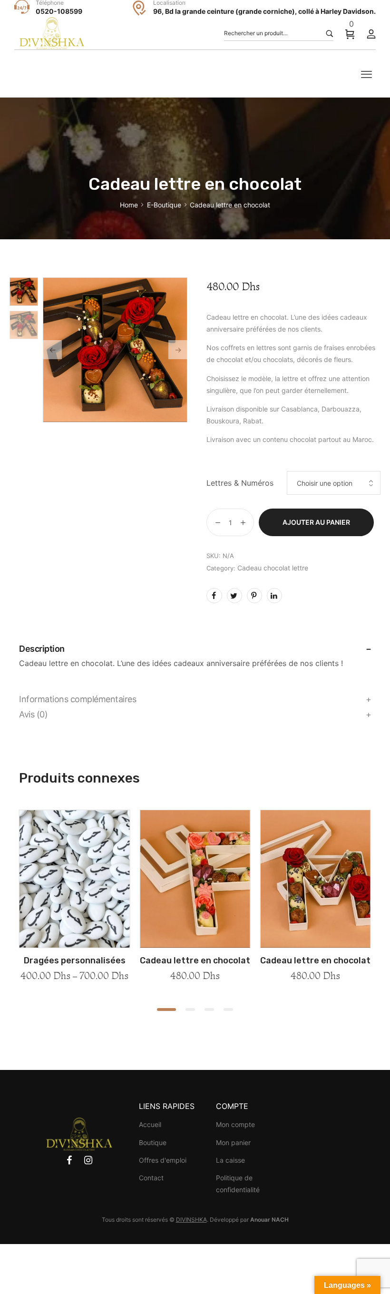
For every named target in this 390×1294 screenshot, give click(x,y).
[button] (166, 1009)
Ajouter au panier (316, 522)
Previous (52, 349)
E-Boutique (164, 205)
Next (177, 349)
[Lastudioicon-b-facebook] (69, 1160)
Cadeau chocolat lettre (272, 568)
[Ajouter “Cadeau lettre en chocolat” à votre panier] (195, 944)
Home (129, 205)
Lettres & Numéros (239, 483)
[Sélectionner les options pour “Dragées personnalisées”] (74, 944)
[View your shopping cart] (350, 34)
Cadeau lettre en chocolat (195, 960)
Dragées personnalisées (75, 960)
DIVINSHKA (191, 1219)
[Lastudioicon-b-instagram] (88, 1160)
